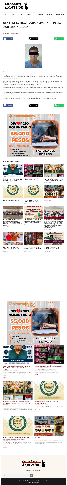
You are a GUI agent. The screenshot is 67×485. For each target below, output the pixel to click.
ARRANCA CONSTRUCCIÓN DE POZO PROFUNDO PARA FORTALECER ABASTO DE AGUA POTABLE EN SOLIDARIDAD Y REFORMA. (12, 248)
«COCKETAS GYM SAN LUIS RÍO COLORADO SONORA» (32, 178)
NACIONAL (49, 14)
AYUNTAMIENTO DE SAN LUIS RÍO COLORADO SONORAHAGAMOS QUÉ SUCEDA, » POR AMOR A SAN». (33, 221)
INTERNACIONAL (60, 14)
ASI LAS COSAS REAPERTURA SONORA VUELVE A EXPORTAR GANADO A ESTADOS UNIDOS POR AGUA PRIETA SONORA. (32, 248)
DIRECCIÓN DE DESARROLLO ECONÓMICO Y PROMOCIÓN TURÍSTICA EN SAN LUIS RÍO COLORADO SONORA (51, 248)
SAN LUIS (11, 14)
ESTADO (29, 14)
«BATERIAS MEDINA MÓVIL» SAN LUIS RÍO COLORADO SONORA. (11, 199)
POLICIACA (20, 14)
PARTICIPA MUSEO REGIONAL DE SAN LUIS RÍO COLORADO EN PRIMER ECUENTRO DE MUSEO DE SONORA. (54, 179)
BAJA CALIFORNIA (39, 14)
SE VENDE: (47, 199)
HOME (4, 14)
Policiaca (7, 33)
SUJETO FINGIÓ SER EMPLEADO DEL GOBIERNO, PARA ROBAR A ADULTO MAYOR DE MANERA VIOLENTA (12, 179)
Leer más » (5, 377)
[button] (8, 38)
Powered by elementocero (33, 482)
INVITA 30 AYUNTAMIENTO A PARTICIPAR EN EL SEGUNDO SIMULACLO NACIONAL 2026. (31, 200)
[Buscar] (31, 475)
